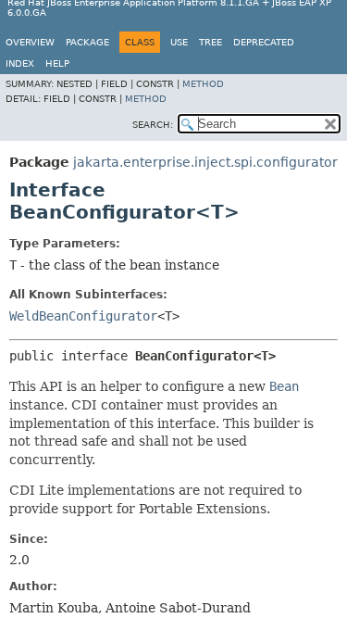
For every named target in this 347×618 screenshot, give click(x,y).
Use (179, 42)
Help (57, 63)
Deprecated (263, 42)
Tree (210, 42)
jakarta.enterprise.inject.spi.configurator (205, 162)
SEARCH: (152, 125)
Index (20, 63)
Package (87, 42)
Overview (30, 42)
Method (203, 84)
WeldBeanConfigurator (83, 316)
